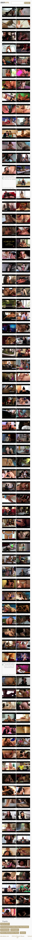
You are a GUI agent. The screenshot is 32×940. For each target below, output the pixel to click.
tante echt (5, 924)
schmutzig (5, 929)
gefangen (14, 929)
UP (17, 937)
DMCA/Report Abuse (18, 936)
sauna (23, 932)
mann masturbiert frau (9, 932)
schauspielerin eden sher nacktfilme (14, 927)
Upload (30, 936)
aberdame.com (4, 936)
